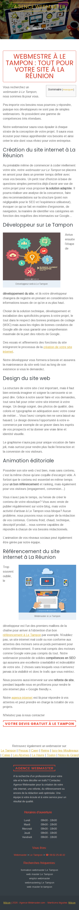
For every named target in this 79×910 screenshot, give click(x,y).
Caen (34, 750)
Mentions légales (57, 902)
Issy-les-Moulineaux (65, 750)
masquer (68, 89)
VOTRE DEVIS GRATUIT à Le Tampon (39, 723)
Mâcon (7, 902)
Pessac (23, 750)
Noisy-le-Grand (68, 755)
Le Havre (38, 755)
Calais (6, 755)
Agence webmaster (40, 6)
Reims (45, 750)
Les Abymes (21, 755)
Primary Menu (41, 29)
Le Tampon (8, 750)
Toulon (51, 755)
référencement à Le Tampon (22, 635)
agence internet (22, 697)
